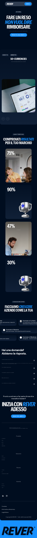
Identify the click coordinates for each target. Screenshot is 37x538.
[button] (3, 118)
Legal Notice (5, 512)
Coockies (4, 506)
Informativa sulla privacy (8, 509)
